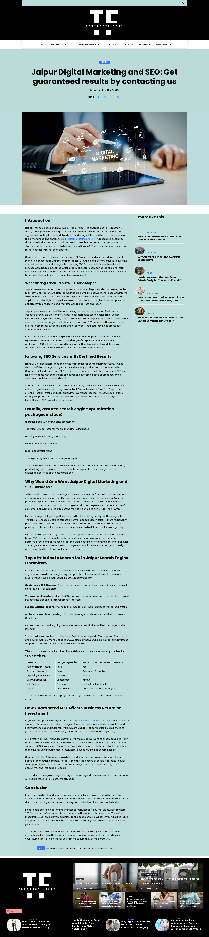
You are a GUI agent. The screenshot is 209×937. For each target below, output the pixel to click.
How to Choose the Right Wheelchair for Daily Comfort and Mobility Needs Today (86, 924)
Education (152, 293)
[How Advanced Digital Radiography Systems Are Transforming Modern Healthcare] (138, 900)
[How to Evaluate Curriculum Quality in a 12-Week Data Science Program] (140, 291)
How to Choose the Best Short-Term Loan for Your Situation (159, 238)
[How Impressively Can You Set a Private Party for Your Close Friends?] (140, 271)
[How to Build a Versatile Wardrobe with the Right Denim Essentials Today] (14, 925)
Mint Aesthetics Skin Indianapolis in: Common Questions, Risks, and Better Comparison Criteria (186, 924)
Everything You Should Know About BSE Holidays (159, 258)
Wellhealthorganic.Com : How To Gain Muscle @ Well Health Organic (161, 319)
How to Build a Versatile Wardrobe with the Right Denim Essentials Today (36, 924)
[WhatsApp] (118, 97)
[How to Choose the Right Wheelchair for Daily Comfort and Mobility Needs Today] (63, 925)
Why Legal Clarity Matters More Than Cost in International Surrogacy (135, 924)
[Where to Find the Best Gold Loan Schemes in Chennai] (105, 877)
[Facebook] (98, 97)
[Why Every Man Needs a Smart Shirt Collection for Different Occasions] (190, 900)
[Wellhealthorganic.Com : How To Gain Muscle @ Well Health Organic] (140, 311)
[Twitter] (105, 97)
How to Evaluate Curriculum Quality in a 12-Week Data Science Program (161, 299)
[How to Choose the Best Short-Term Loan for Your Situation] (140, 230)
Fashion (78, 898)
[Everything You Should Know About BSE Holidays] (140, 250)
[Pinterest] (111, 97)
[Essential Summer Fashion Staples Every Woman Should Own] (164, 900)
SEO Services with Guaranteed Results (92, 720)
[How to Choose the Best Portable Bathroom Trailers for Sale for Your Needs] (170, 877)
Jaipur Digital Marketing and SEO (77, 238)
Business (105, 62)
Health (150, 314)
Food (149, 273)
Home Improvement (149, 874)
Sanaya (96, 90)
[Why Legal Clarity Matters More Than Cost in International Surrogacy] (113, 925)
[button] (183, 3)
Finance (80, 879)
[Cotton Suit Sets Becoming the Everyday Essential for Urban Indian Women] (86, 900)
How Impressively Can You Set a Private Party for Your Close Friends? (160, 278)
